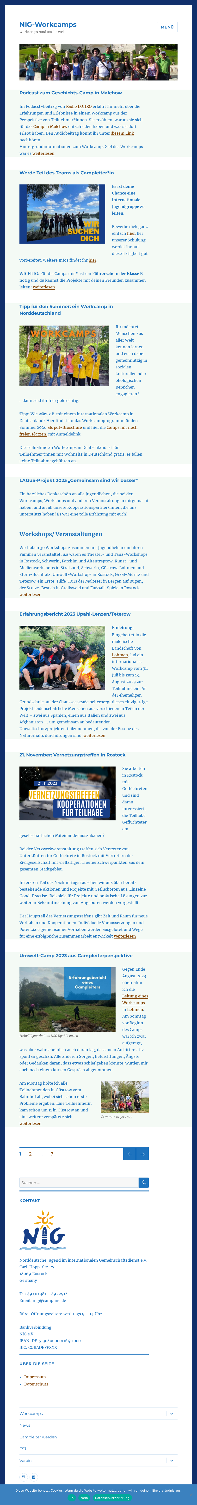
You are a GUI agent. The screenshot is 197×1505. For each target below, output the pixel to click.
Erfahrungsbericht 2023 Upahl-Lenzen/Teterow (75, 614)
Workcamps (31, 1413)
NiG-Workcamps (48, 24)
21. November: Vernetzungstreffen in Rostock (72, 755)
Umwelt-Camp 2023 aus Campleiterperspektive (76, 955)
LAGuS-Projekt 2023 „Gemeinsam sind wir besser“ (78, 480)
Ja (72, 1498)
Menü (167, 27)
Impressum (35, 1376)
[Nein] (191, 1494)
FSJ (22, 1449)
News (24, 1425)
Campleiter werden (38, 1437)
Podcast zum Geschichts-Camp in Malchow (70, 93)
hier (131, 233)
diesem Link (122, 133)
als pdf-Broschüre (65, 427)
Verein (25, 1460)
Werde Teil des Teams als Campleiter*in (66, 173)
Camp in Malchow (50, 126)
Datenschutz (36, 1384)
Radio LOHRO (79, 106)
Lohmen (120, 654)
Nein (84, 1498)
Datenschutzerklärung (112, 1498)
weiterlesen (43, 153)
